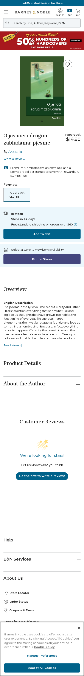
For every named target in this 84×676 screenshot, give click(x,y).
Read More (11, 345)
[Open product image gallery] (42, 91)
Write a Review (14, 159)
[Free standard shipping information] (75, 224)
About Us (13, 578)
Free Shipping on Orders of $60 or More (42, 3)
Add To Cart (42, 234)
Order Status (19, 601)
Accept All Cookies (42, 667)
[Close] (79, 628)
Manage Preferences (42, 655)
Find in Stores (42, 259)
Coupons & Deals (21, 610)
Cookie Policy (44, 647)
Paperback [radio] (17, 195)
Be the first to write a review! (42, 476)
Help (8, 540)
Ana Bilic (15, 152)
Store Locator (19, 593)
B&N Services (17, 559)
